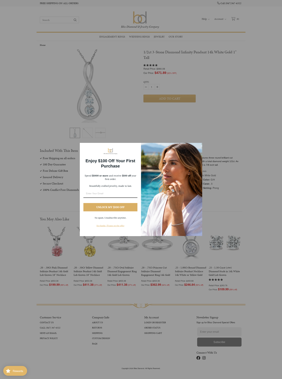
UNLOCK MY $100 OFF (110, 207)
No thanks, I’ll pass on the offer (110, 225)
